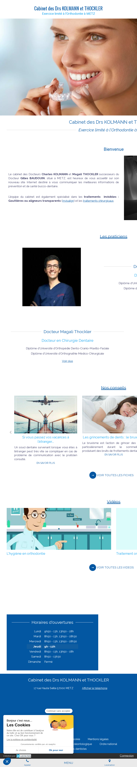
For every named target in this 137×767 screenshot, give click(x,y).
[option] (46, 431)
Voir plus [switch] (67, 361)
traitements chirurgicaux (98, 200)
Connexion (127, 755)
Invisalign (68, 200)
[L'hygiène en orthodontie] (59, 529)
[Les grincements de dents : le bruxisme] (45, 414)
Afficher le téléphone (94, 688)
